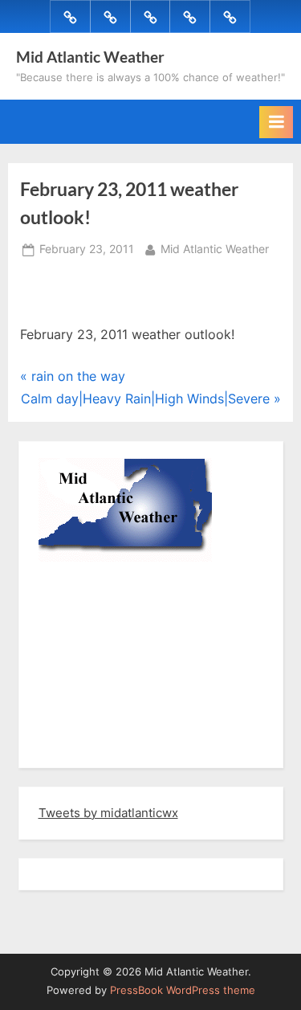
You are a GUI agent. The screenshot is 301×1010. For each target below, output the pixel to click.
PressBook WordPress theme (182, 990)
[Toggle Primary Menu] (276, 122)
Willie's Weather (105, 744)
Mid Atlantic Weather (90, 56)
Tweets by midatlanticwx (108, 812)
